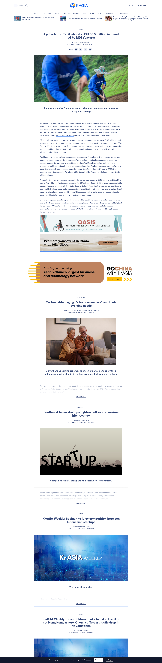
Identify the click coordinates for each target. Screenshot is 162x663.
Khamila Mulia (85, 527)
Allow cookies (98, 660)
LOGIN (131, 5)
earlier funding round (65, 135)
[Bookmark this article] (94, 44)
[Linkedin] (85, 49)
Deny (109, 660)
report (43, 186)
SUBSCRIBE (142, 5)
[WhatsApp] (90, 49)
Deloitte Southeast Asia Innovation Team (85, 310)
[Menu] (16, 5)
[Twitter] (80, 49)
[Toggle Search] (26, 5)
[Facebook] (76, 49)
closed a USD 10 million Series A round (86, 209)
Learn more (88, 660)
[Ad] (81, 272)
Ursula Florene (85, 42)
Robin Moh (84, 630)
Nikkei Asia (85, 420)
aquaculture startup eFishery (62, 200)
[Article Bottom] (81, 243)
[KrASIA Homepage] (79, 5)
